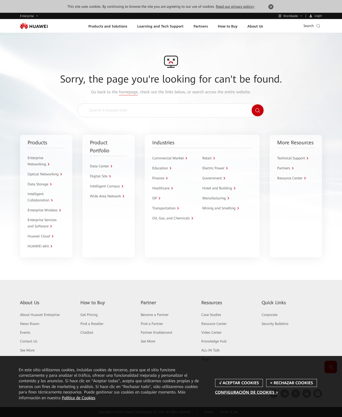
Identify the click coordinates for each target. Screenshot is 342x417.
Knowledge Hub (214, 341)
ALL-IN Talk (210, 350)
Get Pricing (89, 315)
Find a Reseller (91, 324)
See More (27, 350)
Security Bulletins (275, 324)
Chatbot (86, 332)
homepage (128, 92)
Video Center (211, 332)
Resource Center (214, 324)
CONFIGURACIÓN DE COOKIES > (246, 392)
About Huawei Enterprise (40, 315)
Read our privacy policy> (235, 7)
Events (25, 332)
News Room (29, 324)
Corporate (269, 315)
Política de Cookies (78, 397)
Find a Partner (152, 324)
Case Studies (211, 315)
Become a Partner (154, 315)
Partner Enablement (156, 332)
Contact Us (28, 341)
